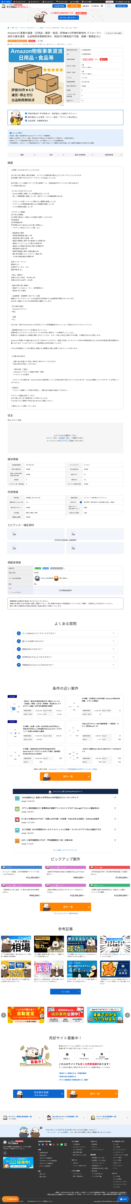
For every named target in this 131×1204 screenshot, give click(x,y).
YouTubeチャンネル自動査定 (48, 1161)
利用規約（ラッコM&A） (99, 1160)
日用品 (41, 28)
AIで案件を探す (10, 1199)
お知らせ (75, 1163)
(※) (30, 7)
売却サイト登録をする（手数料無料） (74, 1073)
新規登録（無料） (122, 6)
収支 (51, 154)
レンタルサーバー (118, 1152)
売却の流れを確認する (68, 1076)
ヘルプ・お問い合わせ (79, 1166)
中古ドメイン (117, 1163)
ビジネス (88, 769)
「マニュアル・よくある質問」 (57, 1132)
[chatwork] (46, 1144)
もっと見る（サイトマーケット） (65, 850)
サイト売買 (116, 1147)
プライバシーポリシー (98, 1163)
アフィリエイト (118, 1166)
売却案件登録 (59, 6)
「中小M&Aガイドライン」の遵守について (39, 1201)
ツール (115, 1168)
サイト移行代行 (77, 1150)
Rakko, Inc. (111, 1201)
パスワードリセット (98, 1150)
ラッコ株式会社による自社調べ (116, 1192)
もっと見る (65, 991)
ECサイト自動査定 (45, 1166)
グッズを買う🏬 (96, 1176)
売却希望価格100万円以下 (76, 769)
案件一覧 (74, 6)
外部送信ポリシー (97, 1166)
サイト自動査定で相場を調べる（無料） (74, 1079)
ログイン (109, 6)
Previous (3, 1015)
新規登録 (94, 1144)
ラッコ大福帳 (117, 1179)
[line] (61, 1144)
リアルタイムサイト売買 (120, 1155)
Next (127, 1015)
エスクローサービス (79, 1147)
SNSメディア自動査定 (46, 1163)
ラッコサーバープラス (119, 1182)
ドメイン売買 (117, 1160)
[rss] (54, 1144)
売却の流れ (43, 1155)
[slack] (57, 1144)
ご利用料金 (95, 6)
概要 (22, 154)
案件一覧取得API (78, 1176)
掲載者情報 (109, 154)
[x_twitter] (39, 1144)
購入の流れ (43, 1177)
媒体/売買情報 (80, 154)
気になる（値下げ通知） (114, 33)
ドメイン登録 (117, 1158)
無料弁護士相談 (77, 1152)
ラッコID (116, 1144)
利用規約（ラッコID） (98, 1158)
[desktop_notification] (65, 1144)
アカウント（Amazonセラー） (28, 28)
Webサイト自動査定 (46, 1158)
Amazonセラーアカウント (58, 769)
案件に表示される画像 (55, 1194)
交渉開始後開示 (86, 50)
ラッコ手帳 (116, 1176)
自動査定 (85, 6)
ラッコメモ (116, 1187)
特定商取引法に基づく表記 (100, 1168)
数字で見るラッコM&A (79, 1155)
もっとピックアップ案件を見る (66, 913)
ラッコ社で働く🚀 (97, 1174)
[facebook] (43, 1144)
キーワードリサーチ (119, 1150)
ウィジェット (77, 1174)
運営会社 (94, 1171)
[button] (50, 1144)
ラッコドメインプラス (120, 1184)
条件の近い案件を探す (67, 17)
